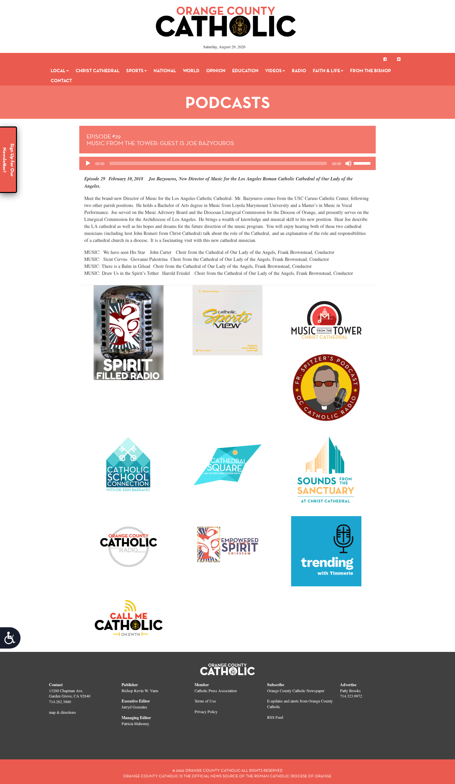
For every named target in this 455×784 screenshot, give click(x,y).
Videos (273, 71)
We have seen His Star (124, 252)
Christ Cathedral (98, 71)
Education (245, 71)
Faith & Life (326, 71)
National (165, 71)
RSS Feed (275, 717)
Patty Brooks (350, 690)
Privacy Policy (206, 711)
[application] (227, 163)
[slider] (363, 163)
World (191, 71)
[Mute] (348, 163)
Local (58, 71)
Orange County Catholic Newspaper (295, 690)
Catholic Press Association (216, 690)
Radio (299, 71)
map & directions (62, 712)
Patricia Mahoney (135, 723)
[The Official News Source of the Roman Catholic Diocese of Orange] (226, 19)
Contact (61, 81)
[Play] (88, 163)
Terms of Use (205, 700)
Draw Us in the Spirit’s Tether (130, 273)
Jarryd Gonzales (134, 706)
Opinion (216, 71)
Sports (135, 71)
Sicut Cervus (115, 259)
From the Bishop (370, 71)
